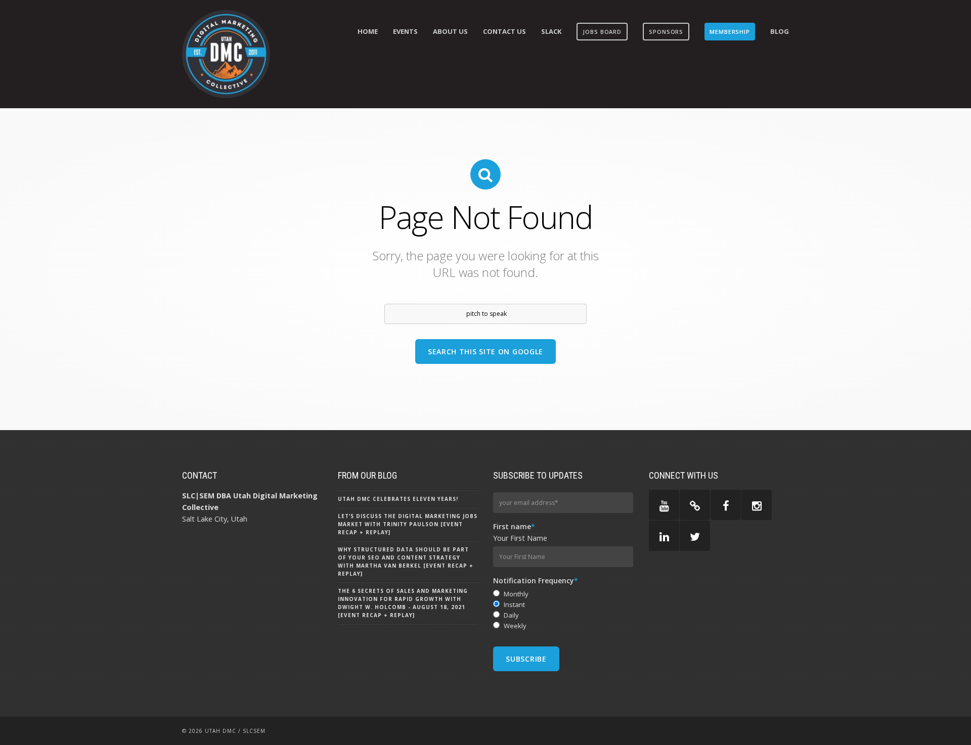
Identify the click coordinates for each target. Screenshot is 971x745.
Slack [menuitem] (551, 31)
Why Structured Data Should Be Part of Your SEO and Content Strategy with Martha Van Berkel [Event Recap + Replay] (405, 561)
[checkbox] (563, 610)
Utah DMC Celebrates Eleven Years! (398, 498)
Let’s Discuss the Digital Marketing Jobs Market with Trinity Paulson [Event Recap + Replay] (407, 524)
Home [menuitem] (368, 31)
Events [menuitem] (405, 31)
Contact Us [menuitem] (504, 31)
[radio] (563, 594)
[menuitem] (602, 31)
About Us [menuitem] (450, 31)
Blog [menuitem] (779, 31)
